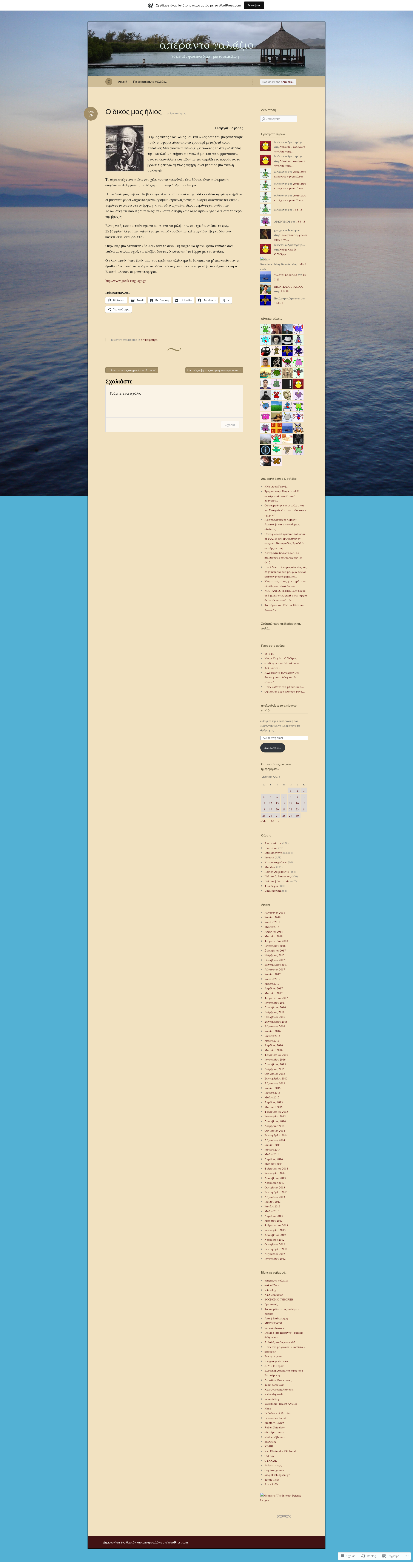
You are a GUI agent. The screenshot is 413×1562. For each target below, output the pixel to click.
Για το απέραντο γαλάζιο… (150, 81)
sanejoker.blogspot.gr (277, 1475)
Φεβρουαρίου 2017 (276, 998)
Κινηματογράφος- (276, 862)
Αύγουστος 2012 (275, 1254)
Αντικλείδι (271, 1484)
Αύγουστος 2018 (275, 912)
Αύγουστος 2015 (275, 1083)
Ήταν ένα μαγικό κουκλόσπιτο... (285, 1347)
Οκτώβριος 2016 (275, 1017)
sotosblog (270, 1290)
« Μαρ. (264, 821)
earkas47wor (272, 1285)
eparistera (270, 1442)
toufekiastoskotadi (275, 1328)
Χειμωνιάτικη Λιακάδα (279, 1389)
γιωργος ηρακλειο (285, 275)
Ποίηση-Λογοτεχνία (277, 872)
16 (297, 803)
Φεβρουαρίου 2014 (276, 1168)
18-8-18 (297, 210)
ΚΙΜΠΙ (269, 1446)
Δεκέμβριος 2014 (275, 1121)
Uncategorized (273, 890)
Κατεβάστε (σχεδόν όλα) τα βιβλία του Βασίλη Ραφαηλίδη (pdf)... (283, 557)
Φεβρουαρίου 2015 (276, 1111)
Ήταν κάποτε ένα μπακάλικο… (284, 687)
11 (263, 803)
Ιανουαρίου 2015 (275, 1116)
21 (283, 809)
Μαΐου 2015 (272, 1097)
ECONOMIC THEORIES (279, 1299)
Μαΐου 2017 (272, 984)
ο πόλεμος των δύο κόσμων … (283, 663)
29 (290, 816)
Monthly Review (274, 1423)
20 (277, 809)
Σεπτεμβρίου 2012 (276, 1249)
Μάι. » (275, 821)
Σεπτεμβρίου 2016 (276, 1021)
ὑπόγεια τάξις (273, 1465)
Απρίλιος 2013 (274, 1216)
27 (277, 816)
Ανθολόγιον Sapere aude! (280, 1342)
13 (277, 803)
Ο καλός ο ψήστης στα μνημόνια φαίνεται (214, 370)
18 (263, 809)
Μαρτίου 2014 (274, 1164)
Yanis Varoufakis (274, 1385)
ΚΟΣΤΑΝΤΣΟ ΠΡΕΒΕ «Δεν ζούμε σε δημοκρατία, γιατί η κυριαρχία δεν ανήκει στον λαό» (286, 595)
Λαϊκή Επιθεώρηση (276, 1318)
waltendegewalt (274, 1394)
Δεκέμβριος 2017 (275, 950)
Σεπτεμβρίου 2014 (276, 1135)
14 (283, 803)
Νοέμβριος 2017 (275, 955)
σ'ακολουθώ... (272, 748)
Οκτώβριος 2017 (275, 960)
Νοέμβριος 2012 (275, 1239)
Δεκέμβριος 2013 (275, 1178)
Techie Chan (272, 1479)
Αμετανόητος (177, 113)
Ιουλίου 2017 (273, 974)
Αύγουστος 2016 (275, 1026)
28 (283, 816)
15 (290, 803)
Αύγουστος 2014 (275, 1140)
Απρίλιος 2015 (274, 1102)
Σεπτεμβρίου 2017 (276, 965)
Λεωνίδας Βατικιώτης (278, 1380)
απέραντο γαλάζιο (206, 44)
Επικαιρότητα (149, 339)
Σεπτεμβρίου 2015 (276, 1078)
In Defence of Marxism (278, 1413)
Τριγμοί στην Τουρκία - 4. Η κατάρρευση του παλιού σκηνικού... (282, 496)
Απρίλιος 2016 (274, 1045)
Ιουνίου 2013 (272, 1206)
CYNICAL (271, 1460)
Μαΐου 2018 (272, 927)
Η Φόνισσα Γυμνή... (276, 486)
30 (297, 816)
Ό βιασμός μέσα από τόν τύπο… (285, 691)
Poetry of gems (273, 1356)
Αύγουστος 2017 (275, 969)
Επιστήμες (271, 848)
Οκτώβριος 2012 (275, 1244)
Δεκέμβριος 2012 (275, 1235)
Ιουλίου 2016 (273, 1031)
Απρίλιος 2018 (274, 931)
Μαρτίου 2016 (274, 1050)
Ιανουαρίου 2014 (275, 1173)
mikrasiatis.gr (272, 1399)
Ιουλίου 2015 (273, 1088)
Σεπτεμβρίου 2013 (276, 1192)
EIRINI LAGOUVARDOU (289, 286)
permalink (287, 82)
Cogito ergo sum (274, 1470)
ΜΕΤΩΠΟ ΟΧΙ (273, 1323)
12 (270, 803)
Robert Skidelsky (275, 1427)
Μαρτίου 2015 (274, 1107)
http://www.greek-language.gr (125, 280)
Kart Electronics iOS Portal (280, 1451)
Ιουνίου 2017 (272, 979)
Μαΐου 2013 (272, 1211)
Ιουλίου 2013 (273, 1202)
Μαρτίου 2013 (274, 1221)
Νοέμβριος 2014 (275, 1126)
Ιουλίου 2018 (273, 917)
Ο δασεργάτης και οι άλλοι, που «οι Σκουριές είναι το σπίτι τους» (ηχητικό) (285, 510)
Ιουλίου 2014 (273, 1145)
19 (270, 809)
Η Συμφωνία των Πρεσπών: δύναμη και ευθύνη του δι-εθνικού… (282, 677)
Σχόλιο (230, 425)
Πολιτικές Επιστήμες (278, 876)
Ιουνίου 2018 (272, 922)
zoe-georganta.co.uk (276, 1361)
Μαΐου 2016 (272, 1040)
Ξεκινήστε (254, 5)
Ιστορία (269, 857)
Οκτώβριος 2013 (275, 1187)
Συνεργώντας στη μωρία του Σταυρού (131, 370)
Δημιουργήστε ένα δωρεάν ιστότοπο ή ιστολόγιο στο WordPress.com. (145, 1542)
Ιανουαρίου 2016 (275, 1059)
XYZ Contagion (274, 1295)
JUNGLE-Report (274, 1366)
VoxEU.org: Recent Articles (281, 1404)
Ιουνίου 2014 (272, 1149)
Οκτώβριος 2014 (275, 1130)
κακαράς (270, 1351)
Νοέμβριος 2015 (275, 1069)
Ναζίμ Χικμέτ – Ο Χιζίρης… (282, 658)
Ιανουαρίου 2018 (275, 946)
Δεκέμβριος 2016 (275, 1007)
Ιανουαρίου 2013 (275, 1230)
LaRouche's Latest (275, 1418)
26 (270, 816)
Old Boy (269, 1456)
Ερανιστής (271, 1304)
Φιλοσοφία (271, 886)
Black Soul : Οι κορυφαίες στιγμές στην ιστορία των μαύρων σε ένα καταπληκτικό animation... (286, 571)
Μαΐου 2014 (272, 1154)
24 (303, 809)
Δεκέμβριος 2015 (275, 1064)
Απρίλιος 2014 (274, 1159)
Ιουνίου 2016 (272, 1036)
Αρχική (122, 81)
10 (303, 797)
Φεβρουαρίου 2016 (276, 1055)
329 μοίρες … (273, 668)
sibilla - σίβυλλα (275, 1437)
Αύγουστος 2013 (275, 1197)
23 (297, 809)
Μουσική (270, 867)
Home (268, 1408)
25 (263, 816)
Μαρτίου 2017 (274, 993)
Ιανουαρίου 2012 (275, 1258)
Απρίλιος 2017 (274, 988)
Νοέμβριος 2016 (275, 1012)
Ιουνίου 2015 (272, 1093)
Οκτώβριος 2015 (275, 1074)
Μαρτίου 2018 (274, 936)
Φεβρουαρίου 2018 (276, 941)
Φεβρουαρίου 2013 (276, 1225)
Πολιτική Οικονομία (277, 881)
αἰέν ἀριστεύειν (274, 1432)
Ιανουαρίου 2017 (275, 1002)
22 (290, 809)
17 (303, 803)
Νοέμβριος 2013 (275, 1183)
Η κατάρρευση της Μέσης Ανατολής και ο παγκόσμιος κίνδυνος (282, 524)
